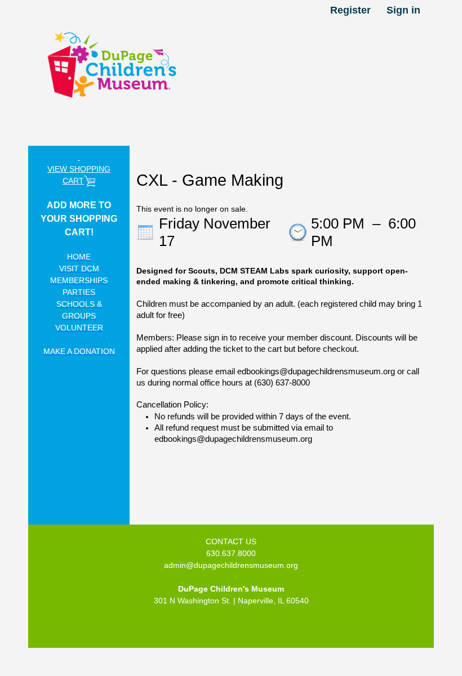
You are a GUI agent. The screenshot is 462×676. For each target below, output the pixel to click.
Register (350, 10)
